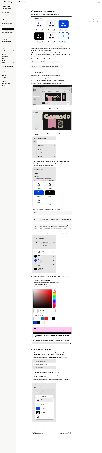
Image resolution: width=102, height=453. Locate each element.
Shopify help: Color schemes (44, 50)
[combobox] (22, 2)
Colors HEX (57, 282)
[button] (8, 12)
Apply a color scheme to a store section (94, 21)
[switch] (99, 2)
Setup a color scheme (91, 19)
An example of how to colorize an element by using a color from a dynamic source (51, 336)
